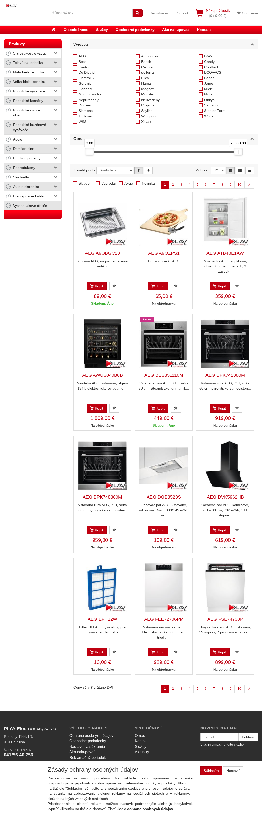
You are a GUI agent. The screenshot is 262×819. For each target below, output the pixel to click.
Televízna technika (28, 63)
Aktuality (142, 752)
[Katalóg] (230, 170)
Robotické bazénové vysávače (29, 127)
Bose (83, 62)
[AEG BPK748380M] (102, 465)
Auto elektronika (26, 187)
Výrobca (80, 44)
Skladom (86, 183)
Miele (208, 89)
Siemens (86, 111)
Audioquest (150, 56)
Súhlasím (211, 771)
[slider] (89, 151)
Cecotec (148, 67)
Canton (84, 67)
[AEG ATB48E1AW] (225, 221)
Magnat (147, 89)
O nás (140, 735)
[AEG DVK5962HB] (225, 465)
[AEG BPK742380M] (225, 343)
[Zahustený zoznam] (249, 170)
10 (239, 184)
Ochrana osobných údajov (91, 735)
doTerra (147, 72)
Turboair (85, 116)
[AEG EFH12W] (102, 587)
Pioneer (85, 105)
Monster (148, 94)
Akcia (128, 183)
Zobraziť (203, 170)
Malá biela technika (28, 72)
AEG (82, 56)
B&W (208, 56)
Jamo (208, 83)
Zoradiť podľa (84, 170)
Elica (145, 78)
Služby (102, 30)
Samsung (212, 105)
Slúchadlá (21, 177)
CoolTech (211, 67)
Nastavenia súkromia (87, 746)
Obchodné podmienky (135, 30)
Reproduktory (24, 168)
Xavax (146, 122)
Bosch (146, 62)
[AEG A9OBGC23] (102, 221)
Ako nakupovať (175, 30)
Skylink (146, 111)
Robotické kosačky (28, 101)
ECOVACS (212, 72)
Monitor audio (90, 94)
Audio (17, 139)
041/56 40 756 (18, 754)
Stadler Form (214, 111)
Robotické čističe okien (26, 112)
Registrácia (159, 13)
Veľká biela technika (29, 82)
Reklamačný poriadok (87, 757)
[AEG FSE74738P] (225, 587)
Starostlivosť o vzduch (31, 53)
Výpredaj (108, 183)
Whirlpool (148, 116)
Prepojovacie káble (28, 196)
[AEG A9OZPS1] (163, 221)
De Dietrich (87, 72)
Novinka (148, 183)
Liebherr (85, 89)
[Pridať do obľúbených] (114, 286)
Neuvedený (150, 100)
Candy (209, 62)
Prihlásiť (181, 13)
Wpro (208, 116)
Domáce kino (23, 149)
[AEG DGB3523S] (163, 465)
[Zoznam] (240, 170)
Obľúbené (249, 13)
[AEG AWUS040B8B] (102, 343)
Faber (209, 78)
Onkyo (209, 100)
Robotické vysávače (29, 91)
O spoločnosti (76, 30)
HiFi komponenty (26, 158)
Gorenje (85, 83)
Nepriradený (89, 100)
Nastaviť (233, 771)
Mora (208, 94)
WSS (82, 122)
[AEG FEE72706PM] (163, 587)
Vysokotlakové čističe (30, 205)
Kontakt (204, 30)
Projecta (148, 105)
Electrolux (86, 78)
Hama (146, 83)
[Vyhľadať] (137, 13)
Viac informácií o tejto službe (222, 744)
